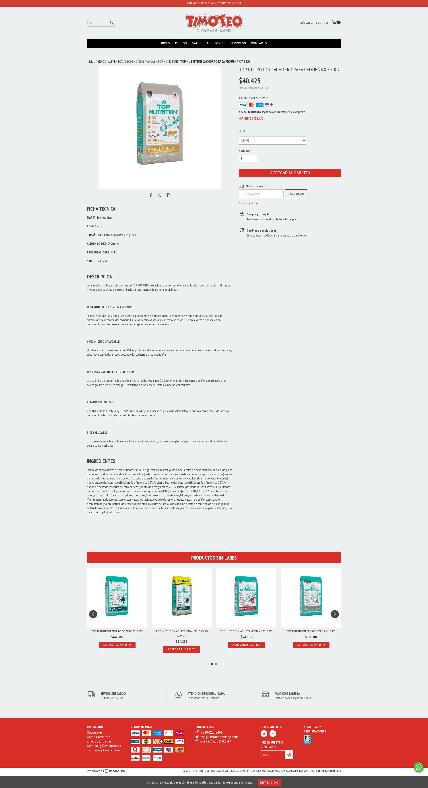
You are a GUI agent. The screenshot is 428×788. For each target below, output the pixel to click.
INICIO (165, 43)
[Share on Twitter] (159, 195)
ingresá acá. (301, 770)
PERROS (181, 43)
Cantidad (245, 151)
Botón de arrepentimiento (326, 770)
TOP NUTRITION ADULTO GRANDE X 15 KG (117, 631)
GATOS (197, 43)
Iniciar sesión (322, 22)
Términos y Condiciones (103, 750)
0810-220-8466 (212, 732)
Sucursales (95, 732)
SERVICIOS (238, 43)
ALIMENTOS (115, 61)
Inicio (90, 61)
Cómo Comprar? (98, 737)
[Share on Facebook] (151, 195)
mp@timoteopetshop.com (219, 737)
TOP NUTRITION (168, 61)
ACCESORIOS (216, 43)
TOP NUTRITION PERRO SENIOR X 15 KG (310, 631)
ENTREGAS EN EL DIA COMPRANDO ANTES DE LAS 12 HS (214, 3)
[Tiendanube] (106, 772)
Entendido (269, 782)
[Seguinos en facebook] (273, 733)
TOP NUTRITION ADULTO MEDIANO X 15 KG (246, 631)
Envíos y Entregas (99, 741)
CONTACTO (259, 43)
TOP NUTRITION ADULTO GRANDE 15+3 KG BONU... (182, 633)
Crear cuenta (306, 22)
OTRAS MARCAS (145, 61)
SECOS (129, 61)
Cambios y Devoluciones (104, 746)
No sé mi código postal (249, 203)
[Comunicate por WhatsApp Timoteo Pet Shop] (419, 767)
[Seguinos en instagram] (264, 733)
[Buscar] (111, 23)
